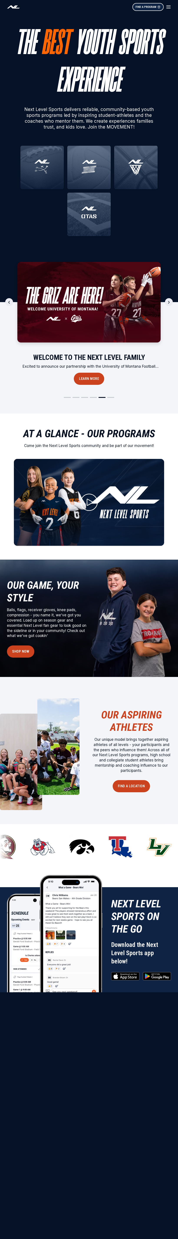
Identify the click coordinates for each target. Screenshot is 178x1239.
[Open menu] (168, 7)
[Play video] (89, 502)
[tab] (67, 397)
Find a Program (145, 6)
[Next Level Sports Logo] (13, 7)
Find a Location (131, 786)
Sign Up (89, 379)
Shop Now (20, 651)
